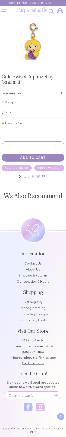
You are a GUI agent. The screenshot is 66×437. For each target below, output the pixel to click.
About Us (33, 269)
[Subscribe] (56, 395)
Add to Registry (17, 168)
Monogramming (32, 308)
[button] (52, 11)
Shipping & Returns (32, 275)
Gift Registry (33, 302)
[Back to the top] (60, 416)
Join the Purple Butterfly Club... (33, 3)
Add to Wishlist (49, 168)
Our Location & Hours (33, 281)
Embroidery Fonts (33, 320)
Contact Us (33, 263)
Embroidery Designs (33, 314)
